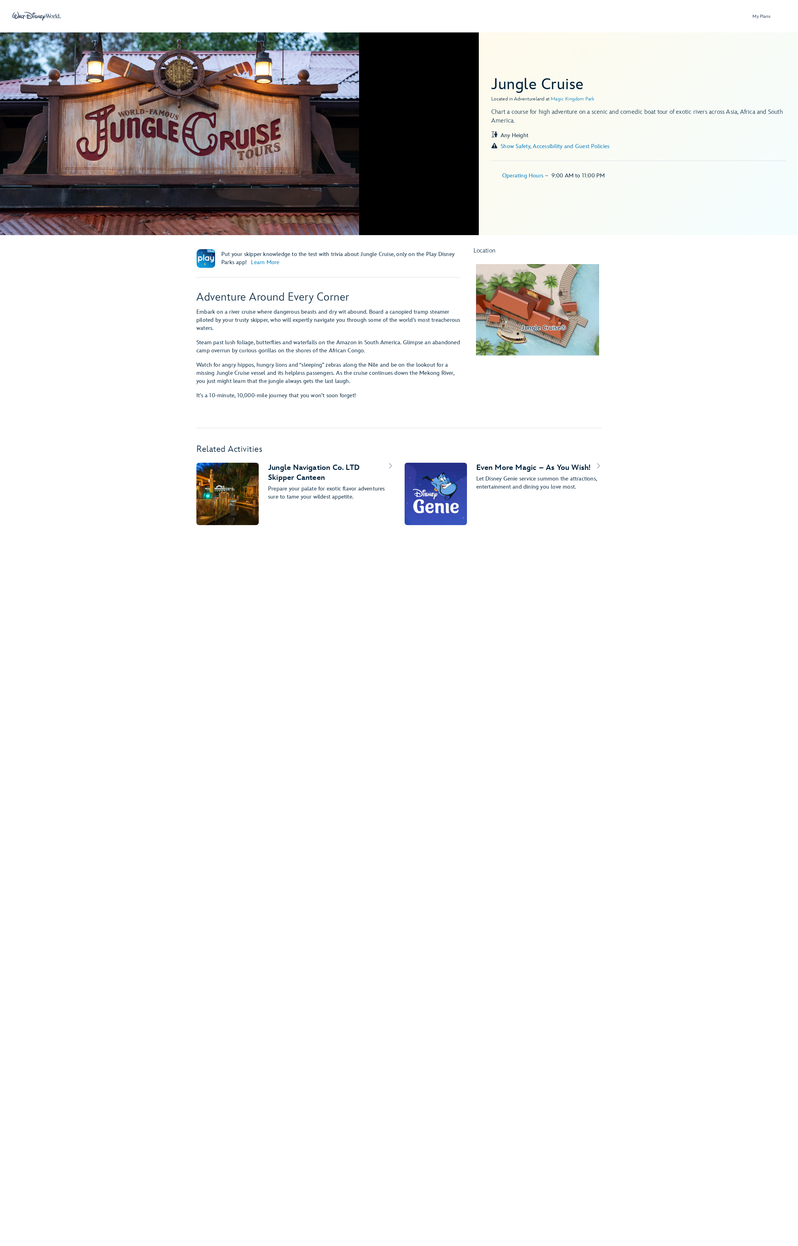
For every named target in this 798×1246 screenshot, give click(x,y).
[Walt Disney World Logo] (36, 16)
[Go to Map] (537, 309)
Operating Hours (523, 175)
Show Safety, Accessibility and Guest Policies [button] (555, 146)
